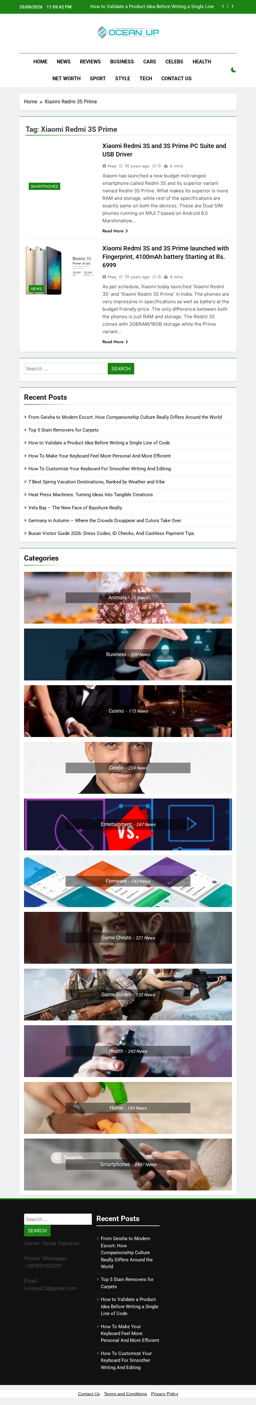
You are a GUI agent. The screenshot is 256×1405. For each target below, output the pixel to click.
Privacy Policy (164, 1393)
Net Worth (66, 79)
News (64, 62)
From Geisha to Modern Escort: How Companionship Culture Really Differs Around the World (125, 417)
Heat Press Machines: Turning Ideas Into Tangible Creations (90, 494)
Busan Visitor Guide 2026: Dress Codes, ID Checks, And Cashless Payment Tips (111, 533)
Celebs (174, 62)
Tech (146, 79)
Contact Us (176, 79)
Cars (149, 62)
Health (202, 62)
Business (122, 62)
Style (122, 79)
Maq (112, 166)
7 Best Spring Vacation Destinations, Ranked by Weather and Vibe (96, 482)
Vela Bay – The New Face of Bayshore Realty (75, 508)
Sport (98, 79)
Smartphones (44, 186)
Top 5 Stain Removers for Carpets (63, 430)
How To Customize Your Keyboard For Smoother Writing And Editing (99, 469)
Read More (113, 231)
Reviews (90, 62)
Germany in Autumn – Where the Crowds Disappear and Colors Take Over (104, 520)
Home (40, 62)
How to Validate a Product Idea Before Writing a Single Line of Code (152, 6)
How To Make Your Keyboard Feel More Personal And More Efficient (99, 456)
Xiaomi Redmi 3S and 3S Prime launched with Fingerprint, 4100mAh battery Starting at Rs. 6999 (165, 257)
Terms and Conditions (125, 1393)
